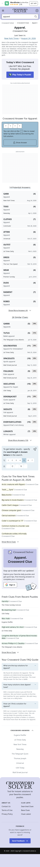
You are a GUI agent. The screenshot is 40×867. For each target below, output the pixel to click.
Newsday (20, 749)
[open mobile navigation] (3, 10)
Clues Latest (26, 814)
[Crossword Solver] (20, 11)
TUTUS (6, 333)
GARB (6, 193)
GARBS (6, 323)
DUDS (6, 282)
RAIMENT (7, 292)
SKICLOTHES (9, 383)
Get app (34, 3)
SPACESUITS (9, 358)
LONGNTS (8, 431)
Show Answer (21, 142)
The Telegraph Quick (20, 754)
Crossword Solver (8, 23)
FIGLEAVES (8, 371)
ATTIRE (6, 232)
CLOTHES (7, 219)
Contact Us (6, 806)
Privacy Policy (7, 814)
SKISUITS (7, 409)
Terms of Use (7, 810)
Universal (20, 763)
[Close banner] (2, 3)
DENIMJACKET (10, 396)
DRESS (6, 257)
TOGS (5, 206)
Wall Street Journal (20, 772)
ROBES (6, 301)
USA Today (5, 613)
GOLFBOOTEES (10, 345)
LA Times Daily (7, 631)
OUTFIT (6, 244)
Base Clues (25, 810)
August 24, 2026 (28, 38)
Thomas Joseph (20, 758)
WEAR (6, 270)
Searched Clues (27, 806)
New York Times (11, 38)
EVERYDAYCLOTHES (12, 422)
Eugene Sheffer (7, 622)
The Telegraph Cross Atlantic (12, 647)
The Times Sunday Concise (11, 605)
